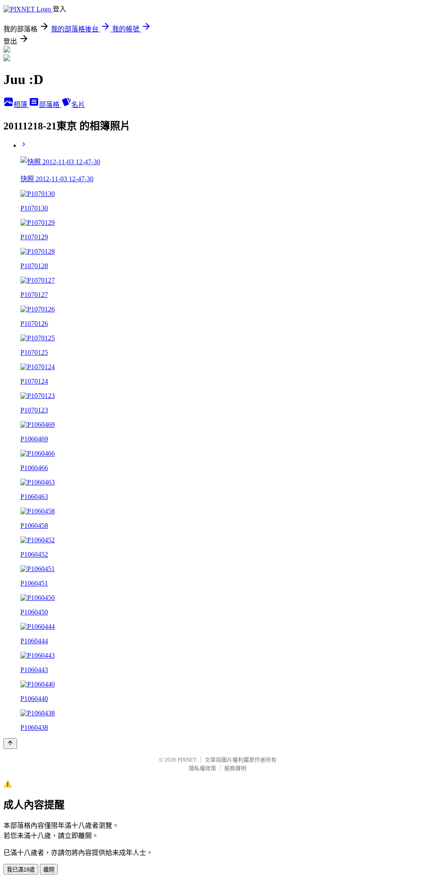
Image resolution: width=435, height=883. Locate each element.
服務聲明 (235, 768)
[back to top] (10, 743)
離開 (48, 869)
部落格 (50, 104)
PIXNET (187, 760)
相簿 (21, 104)
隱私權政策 (202, 768)
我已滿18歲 (21, 869)
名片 (78, 104)
